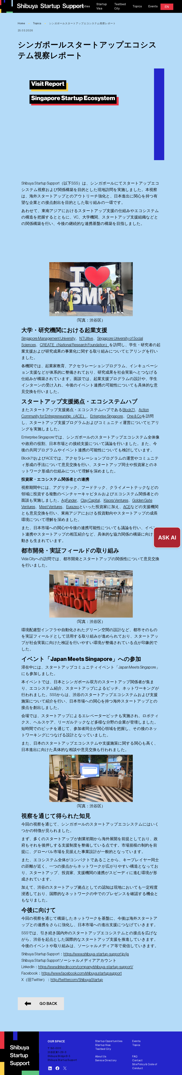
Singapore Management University (48, 338)
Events (153, 6)
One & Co (134, 416)
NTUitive (86, 338)
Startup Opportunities (108, 1041)
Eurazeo (72, 507)
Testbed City (120, 6)
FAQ (135, 1056)
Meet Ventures (50, 507)
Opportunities (80, 6)
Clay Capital (90, 500)
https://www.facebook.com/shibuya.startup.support (82, 973)
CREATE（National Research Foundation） (74, 345)
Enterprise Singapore (106, 416)
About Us (100, 1056)
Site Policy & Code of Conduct (144, 1066)
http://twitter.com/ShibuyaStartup (77, 980)
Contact (137, 1060)
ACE (126, 507)
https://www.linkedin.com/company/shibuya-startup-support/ (85, 967)
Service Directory (106, 1060)
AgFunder (69, 500)
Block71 (128, 410)
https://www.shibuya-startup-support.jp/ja (96, 954)
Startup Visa (102, 6)
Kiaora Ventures (116, 500)
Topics (137, 6)
